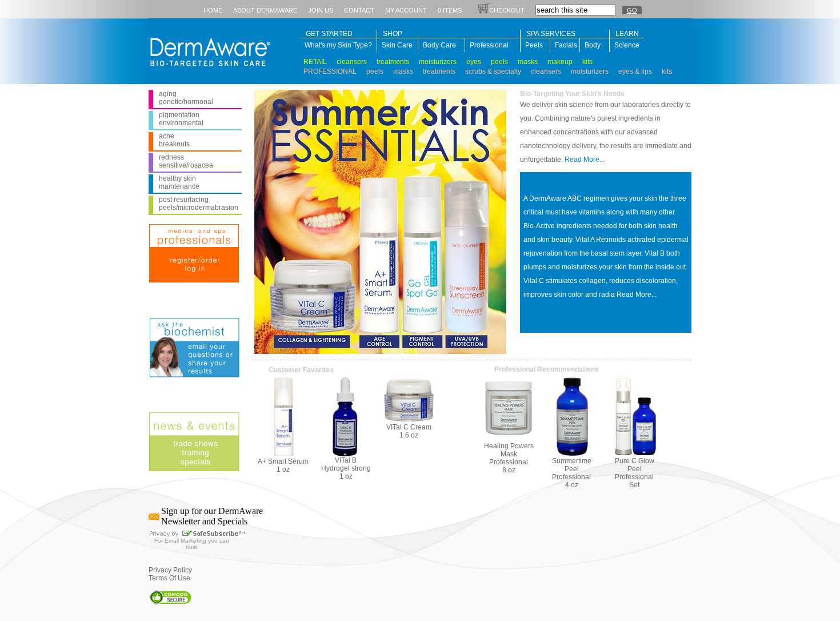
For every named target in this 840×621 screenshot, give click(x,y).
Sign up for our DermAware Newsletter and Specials (212, 516)
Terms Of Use (169, 578)
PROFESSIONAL (330, 71)
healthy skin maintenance (179, 182)
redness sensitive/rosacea (186, 161)
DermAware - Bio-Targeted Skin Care (207, 50)
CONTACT (359, 10)
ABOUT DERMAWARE (265, 10)
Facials (565, 45)
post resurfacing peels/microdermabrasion (198, 204)
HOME (212, 10)
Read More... (585, 160)
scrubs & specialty (493, 71)
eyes (473, 62)
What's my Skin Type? (338, 45)
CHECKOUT (507, 10)
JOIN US (320, 10)
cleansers (352, 62)
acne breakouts (174, 140)
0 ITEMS (450, 10)
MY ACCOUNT (406, 10)
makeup (560, 62)
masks (528, 62)
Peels (534, 45)
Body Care (439, 45)
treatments (393, 62)
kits (587, 62)
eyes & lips (635, 71)
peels (499, 62)
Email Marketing (185, 541)
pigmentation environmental (181, 119)
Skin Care (397, 45)
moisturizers (438, 62)
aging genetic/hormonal (186, 98)
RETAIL (315, 62)
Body (593, 45)
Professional (489, 45)
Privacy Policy (170, 570)
